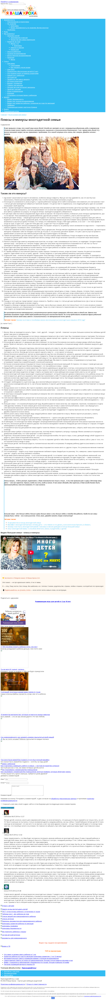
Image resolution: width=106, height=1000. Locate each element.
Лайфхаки (10, 105)
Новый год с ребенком (15, 75)
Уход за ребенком (14, 52)
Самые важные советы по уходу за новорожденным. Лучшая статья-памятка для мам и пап (38, 960)
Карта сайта (8, 975)
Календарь (15, 26)
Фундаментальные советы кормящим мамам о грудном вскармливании (31, 958)
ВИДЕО (6, 97)
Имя (3, 779)
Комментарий (6, 795)
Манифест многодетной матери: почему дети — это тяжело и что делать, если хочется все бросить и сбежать (49, 525)
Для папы (11, 69)
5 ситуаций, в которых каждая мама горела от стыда (20, 692)
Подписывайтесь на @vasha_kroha (17, 590)
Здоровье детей (13, 36)
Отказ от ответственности (36, 984)
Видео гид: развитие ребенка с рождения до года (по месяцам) (31, 103)
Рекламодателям (10, 973)
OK (53, 998)
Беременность (9, 20)
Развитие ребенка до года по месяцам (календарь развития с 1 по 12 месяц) (32, 956)
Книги (6, 109)
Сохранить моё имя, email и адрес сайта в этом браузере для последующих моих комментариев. (39, 804)
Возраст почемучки (14, 83)
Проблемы (11, 30)
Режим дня (15, 50)
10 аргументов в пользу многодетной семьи (24, 523)
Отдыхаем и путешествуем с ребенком (22, 95)
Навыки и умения (17, 48)
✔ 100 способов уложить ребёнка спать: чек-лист (19, 647)
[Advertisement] (53, 498)
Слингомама (15, 65)
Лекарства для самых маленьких (23, 40)
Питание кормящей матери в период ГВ (19, 964)
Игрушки (10, 93)
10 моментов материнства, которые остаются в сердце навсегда (25, 715)
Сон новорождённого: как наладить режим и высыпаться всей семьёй (27, 737)
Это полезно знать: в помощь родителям (22, 73)
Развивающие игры (11, 111)
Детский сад (12, 77)
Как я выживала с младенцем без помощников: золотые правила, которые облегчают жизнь (36, 772)
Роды (6, 32)
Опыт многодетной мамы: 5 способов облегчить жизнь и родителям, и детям (37, 529)
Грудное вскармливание (16, 54)
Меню (13, 60)
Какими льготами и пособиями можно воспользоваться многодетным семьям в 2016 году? (50, 320)
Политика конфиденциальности (13, 984)
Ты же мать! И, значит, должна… (13, 669)
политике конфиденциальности (92, 996)
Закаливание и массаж (19, 38)
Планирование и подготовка (18, 22)
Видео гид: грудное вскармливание (20, 101)
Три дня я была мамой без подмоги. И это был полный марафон (25, 760)
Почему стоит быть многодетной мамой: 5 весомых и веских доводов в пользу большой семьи (44, 527)
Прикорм (10, 58)
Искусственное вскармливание (19, 56)
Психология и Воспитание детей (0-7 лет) (22, 71)
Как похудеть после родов (20, 67)
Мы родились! (9, 34)
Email (3, 783)
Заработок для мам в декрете (18, 79)
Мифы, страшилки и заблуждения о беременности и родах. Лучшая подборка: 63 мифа (36, 962)
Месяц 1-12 (15, 44)
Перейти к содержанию (9, 2)
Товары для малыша (15, 85)
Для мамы (11, 63)
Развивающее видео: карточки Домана (22, 107)
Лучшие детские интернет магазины (21, 87)
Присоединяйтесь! (29, 968)
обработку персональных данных (64, 799)
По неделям (11, 24)
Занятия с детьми (14, 89)
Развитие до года (13, 42)
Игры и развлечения (15, 91)
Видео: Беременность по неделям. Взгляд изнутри (29, 28)
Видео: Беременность (15, 99)
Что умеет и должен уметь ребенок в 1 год (20, 954)
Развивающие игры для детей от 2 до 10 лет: (53, 601)
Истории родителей (14, 81)
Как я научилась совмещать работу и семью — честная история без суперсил (30, 766)
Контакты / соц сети (11, 971)
